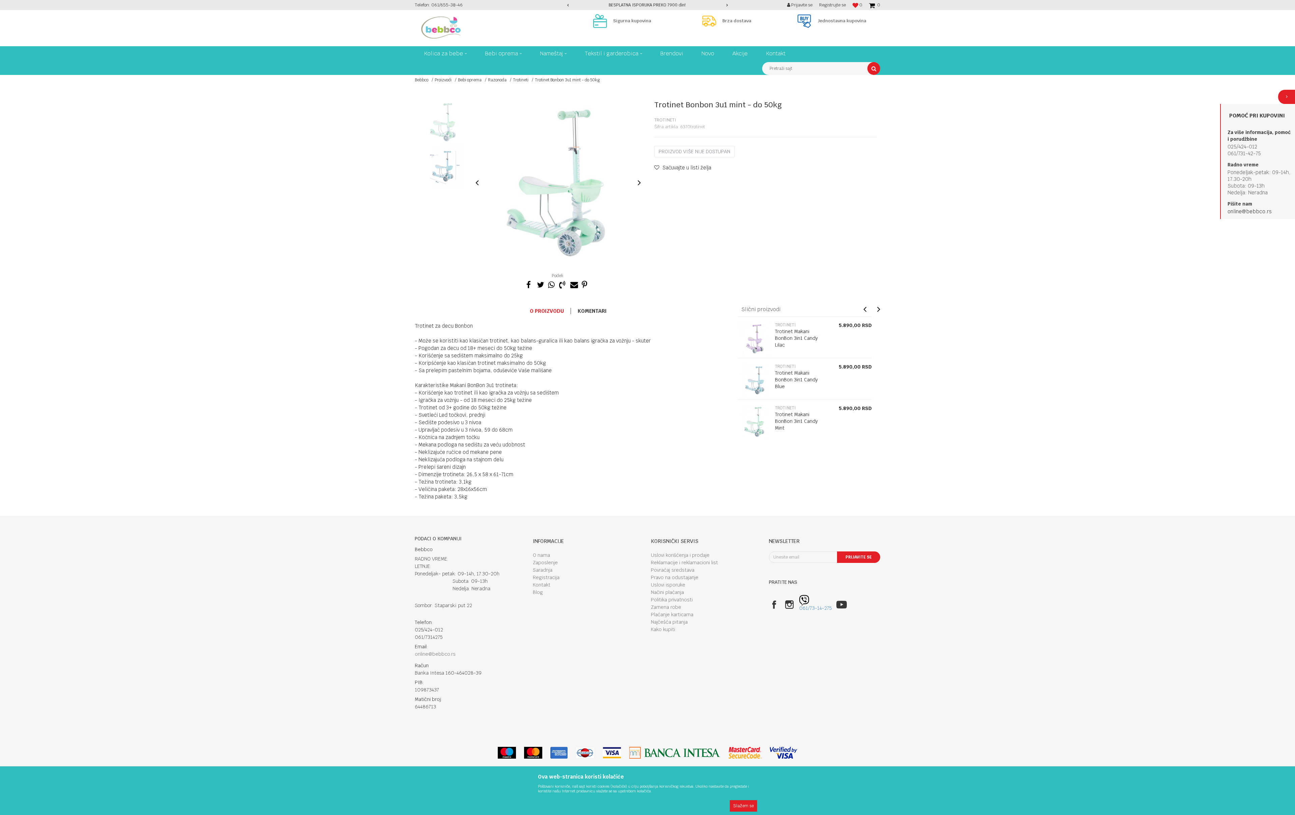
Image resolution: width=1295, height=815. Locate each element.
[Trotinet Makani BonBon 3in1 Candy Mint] (755, 422)
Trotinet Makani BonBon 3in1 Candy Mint (796, 421)
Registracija (546, 577)
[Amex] (559, 753)
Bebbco (421, 80)
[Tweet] (540, 284)
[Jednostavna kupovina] (806, 20)
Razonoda (497, 80)
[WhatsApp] (551, 284)
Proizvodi (443, 80)
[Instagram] (789, 604)
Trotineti (520, 80)
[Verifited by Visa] (783, 753)
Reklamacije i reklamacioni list (684, 562)
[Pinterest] (584, 284)
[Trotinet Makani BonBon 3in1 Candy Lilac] (755, 339)
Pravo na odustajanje (674, 577)
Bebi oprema (470, 80)
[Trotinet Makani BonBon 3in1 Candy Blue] (755, 380)
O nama (541, 555)
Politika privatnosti (672, 599)
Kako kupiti (663, 629)
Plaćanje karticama (672, 614)
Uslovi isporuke (668, 585)
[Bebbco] (441, 27)
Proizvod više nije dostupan (694, 151)
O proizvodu (547, 311)
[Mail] (573, 284)
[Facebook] (529, 284)
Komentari (592, 311)
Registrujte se (832, 5)
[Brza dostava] (711, 20)
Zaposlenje (545, 562)
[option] (647, 5)
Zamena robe (666, 607)
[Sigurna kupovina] (602, 20)
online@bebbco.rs (1250, 211)
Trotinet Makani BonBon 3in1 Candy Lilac (796, 338)
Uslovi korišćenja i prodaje (680, 555)
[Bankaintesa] (674, 753)
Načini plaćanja (667, 592)
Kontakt (541, 585)
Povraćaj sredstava (672, 570)
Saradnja (542, 570)
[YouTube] (841, 604)
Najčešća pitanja (669, 622)
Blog (538, 592)
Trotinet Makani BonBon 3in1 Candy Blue (796, 379)
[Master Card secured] (744, 753)
